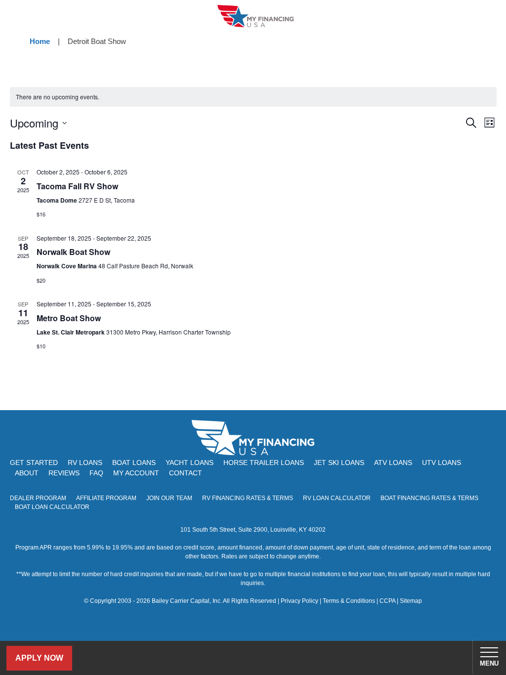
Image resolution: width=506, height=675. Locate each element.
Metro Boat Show (69, 318)
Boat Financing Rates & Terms (429, 498)
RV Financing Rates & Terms (247, 498)
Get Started (34, 462)
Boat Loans (134, 462)
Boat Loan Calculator (52, 507)
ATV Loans (393, 462)
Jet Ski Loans (339, 462)
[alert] (253, 97)
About (27, 473)
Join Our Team (169, 498)
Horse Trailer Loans (263, 462)
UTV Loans (441, 462)
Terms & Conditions (349, 600)
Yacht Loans (189, 462)
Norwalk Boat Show (73, 251)
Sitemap (411, 600)
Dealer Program (38, 498)
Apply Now (39, 658)
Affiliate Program (106, 498)
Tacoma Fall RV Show (77, 186)
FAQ (96, 473)
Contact (185, 473)
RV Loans (85, 462)
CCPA (387, 600)
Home (40, 41)
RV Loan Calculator (337, 498)
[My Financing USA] (255, 16)
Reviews (64, 473)
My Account (136, 473)
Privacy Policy (299, 600)
